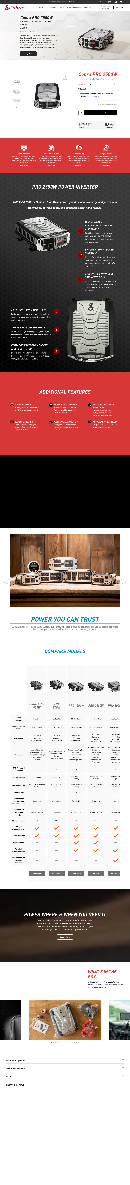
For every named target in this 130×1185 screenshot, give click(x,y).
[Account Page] (116, 2)
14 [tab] (78, 1043)
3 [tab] (65, 610)
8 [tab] (66, 1043)
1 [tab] (61, 610)
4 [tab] (67, 610)
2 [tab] (63, 610)
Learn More (36, 873)
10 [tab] (70, 1043)
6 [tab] (62, 1043)
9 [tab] (68, 1043)
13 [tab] (76, 1043)
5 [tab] (69, 610)
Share (115, 84)
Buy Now (96, 873)
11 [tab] (72, 1043)
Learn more (24, 165)
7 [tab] (64, 1043)
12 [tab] (74, 1043)
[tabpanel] (65, 583)
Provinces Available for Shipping (107, 104)
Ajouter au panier (101, 113)
